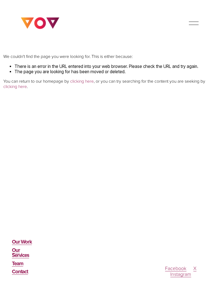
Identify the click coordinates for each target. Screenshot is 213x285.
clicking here (82, 81)
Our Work (22, 242)
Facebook (175, 268)
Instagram (180, 274)
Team (17, 263)
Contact (20, 271)
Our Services (20, 253)
